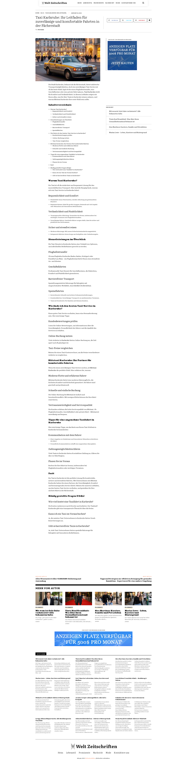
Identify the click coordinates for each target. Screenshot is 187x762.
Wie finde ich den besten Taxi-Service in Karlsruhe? (68, 133)
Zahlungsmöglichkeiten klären (63, 159)
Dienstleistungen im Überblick (61, 120)
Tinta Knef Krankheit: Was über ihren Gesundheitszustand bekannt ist (124, 120)
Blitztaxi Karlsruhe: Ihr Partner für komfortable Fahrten (69, 144)
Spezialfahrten (57, 130)
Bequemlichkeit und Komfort (62, 111)
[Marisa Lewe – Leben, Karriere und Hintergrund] (138, 598)
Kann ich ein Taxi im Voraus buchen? (65, 172)
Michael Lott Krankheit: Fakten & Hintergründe (52, 698)
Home (37, 13)
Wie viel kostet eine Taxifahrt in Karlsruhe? (67, 170)
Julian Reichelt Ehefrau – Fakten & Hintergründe (92, 719)
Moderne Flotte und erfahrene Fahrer (65, 146)
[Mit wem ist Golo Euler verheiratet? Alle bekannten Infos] (48, 598)
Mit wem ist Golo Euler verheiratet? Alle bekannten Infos (47, 613)
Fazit (52, 165)
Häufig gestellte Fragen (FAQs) (60, 168)
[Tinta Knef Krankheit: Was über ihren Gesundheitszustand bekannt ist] (78, 598)
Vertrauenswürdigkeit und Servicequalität (67, 151)
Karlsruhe (66, 340)
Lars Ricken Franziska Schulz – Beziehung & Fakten (131, 679)
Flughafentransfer (58, 122)
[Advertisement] (129, 87)
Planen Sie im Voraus (59, 162)
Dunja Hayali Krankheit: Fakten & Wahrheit (130, 719)
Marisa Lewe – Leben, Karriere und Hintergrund (128, 132)
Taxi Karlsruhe (89, 92)
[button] (143, 2)
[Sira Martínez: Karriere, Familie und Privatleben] (108, 598)
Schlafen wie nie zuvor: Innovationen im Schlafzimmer (129, 698)
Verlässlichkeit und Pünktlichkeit (64, 114)
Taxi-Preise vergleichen (60, 141)
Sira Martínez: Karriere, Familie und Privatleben (128, 127)
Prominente (39, 607)
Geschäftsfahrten (58, 124)
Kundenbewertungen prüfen (62, 135)
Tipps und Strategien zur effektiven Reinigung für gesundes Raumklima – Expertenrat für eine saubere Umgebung (126, 579)
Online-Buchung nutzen (60, 138)
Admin (37, 621)
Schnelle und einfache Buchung (63, 149)
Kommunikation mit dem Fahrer (63, 156)
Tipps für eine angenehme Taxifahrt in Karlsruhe (67, 154)
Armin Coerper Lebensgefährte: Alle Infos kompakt (90, 698)
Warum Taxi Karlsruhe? (58, 109)
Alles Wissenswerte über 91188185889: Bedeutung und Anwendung (58, 579)
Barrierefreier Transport (61, 127)
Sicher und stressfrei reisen (61, 117)
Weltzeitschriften (90, 758)
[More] (149, 20)
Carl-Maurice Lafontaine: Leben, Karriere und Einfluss (92, 679)
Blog (42, 13)
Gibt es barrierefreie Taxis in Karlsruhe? (66, 175)
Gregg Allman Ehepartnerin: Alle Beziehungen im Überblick (53, 719)
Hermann (41, 29)
